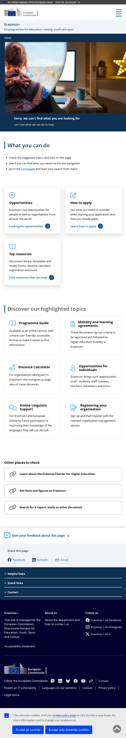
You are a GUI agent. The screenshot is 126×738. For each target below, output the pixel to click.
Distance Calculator (34, 367)
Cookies (87, 688)
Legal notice (12, 695)
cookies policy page (64, 715)
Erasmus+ (11, 613)
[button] (16, 560)
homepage (28, 169)
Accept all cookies (28, 729)
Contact (104, 681)
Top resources (20, 254)
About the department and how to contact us (62, 622)
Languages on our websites (59, 688)
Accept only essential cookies (69, 729)
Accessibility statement (19, 646)
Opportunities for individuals (93, 368)
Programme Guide (34, 323)
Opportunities (20, 202)
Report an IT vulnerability (20, 688)
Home (7, 37)
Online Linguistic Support (33, 407)
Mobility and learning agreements (95, 324)
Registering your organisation (93, 407)
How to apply (81, 202)
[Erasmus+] (23, 12)
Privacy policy (107, 688)
